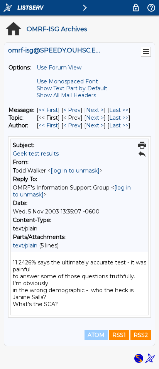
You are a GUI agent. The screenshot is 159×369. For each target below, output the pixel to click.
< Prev (72, 110)
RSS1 (119, 335)
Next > (95, 110)
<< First (48, 110)
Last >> (119, 110)
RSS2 (141, 335)
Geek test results (36, 153)
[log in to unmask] (75, 170)
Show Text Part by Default (72, 88)
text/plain (25, 245)
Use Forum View (59, 67)
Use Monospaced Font (67, 81)
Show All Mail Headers (66, 95)
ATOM (96, 335)
